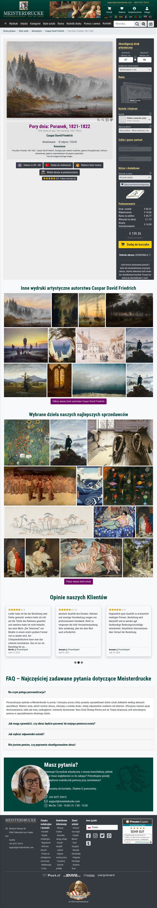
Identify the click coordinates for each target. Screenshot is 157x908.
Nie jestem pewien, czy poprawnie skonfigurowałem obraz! (42, 744)
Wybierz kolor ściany (90, 165)
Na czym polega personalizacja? (27, 692)
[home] (5, 24)
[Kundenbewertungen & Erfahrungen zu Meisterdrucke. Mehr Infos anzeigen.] (137, 831)
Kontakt (107, 23)
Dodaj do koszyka (136, 244)
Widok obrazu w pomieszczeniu (61, 172)
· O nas (43, 868)
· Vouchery (60, 861)
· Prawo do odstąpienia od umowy (46, 857)
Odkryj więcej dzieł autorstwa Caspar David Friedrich (79, 401)
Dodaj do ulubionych (60, 165)
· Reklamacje (46, 865)
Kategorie (35, 23)
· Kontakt (44, 831)
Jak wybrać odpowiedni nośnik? (26, 734)
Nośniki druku (74, 23)
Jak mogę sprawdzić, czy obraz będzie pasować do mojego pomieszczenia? (51, 723)
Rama (61, 23)
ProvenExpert (20, 649)
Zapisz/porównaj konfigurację (136, 184)
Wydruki (13, 23)
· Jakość (59, 850)
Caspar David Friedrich (54, 31)
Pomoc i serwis (92, 23)
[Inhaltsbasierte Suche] (143, 24)
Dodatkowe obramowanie (128, 66)
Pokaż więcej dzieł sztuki (78, 581)
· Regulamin (46, 842)
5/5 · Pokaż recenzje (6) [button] (66, 178)
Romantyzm (37, 31)
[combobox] (135, 69)
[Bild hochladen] (150, 24)
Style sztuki (49, 23)
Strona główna (9, 31)
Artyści (24, 23)
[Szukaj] (137, 24)
